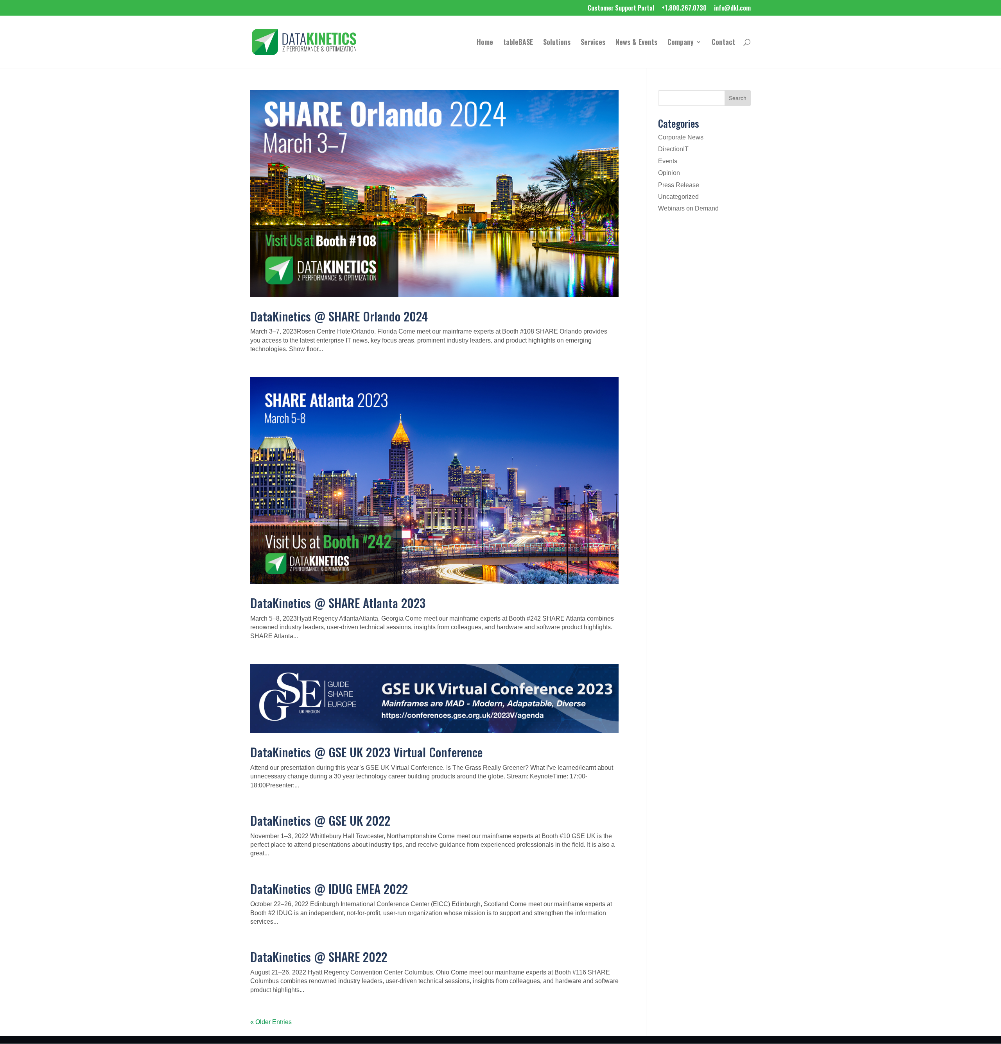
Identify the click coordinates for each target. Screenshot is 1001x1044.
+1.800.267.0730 (684, 8)
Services (593, 43)
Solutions (556, 43)
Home (485, 43)
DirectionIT (673, 149)
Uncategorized (678, 196)
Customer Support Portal (621, 8)
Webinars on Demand (688, 208)
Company (680, 43)
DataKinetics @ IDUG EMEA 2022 (329, 889)
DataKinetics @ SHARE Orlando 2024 (339, 316)
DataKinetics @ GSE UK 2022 (320, 820)
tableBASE (518, 43)
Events (667, 161)
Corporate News (680, 137)
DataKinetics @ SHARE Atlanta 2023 (337, 603)
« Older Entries (271, 1022)
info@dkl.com (732, 8)
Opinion (669, 173)
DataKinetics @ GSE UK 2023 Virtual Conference (366, 752)
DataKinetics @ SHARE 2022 (318, 956)
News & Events (636, 43)
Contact (723, 43)
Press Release (678, 185)
